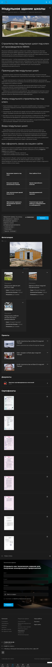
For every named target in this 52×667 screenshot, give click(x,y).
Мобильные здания (22, 628)
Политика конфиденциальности (42, 658)
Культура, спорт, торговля (24, 626)
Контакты (36, 621)
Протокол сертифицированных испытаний (21, 382)
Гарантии (4, 627)
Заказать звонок (8, 643)
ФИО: (5, 573)
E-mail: (6, 579)
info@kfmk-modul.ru (9, 646)
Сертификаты (5, 623)
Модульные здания (23, 618)
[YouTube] (3, 652)
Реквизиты (4, 625)
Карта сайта (37, 624)
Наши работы (38, 618)
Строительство (21, 621)
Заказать (42, 218)
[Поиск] (49, 2)
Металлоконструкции (23, 634)
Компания (4, 618)
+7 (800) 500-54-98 (9, 642)
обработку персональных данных (22, 598)
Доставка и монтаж (6, 629)
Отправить (8, 604)
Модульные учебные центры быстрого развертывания (11, 317)
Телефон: (6, 585)
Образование (21, 630)
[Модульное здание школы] (26, 254)
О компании (5, 621)
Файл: (5, 591)
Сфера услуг (21, 632)
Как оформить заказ (7, 631)
